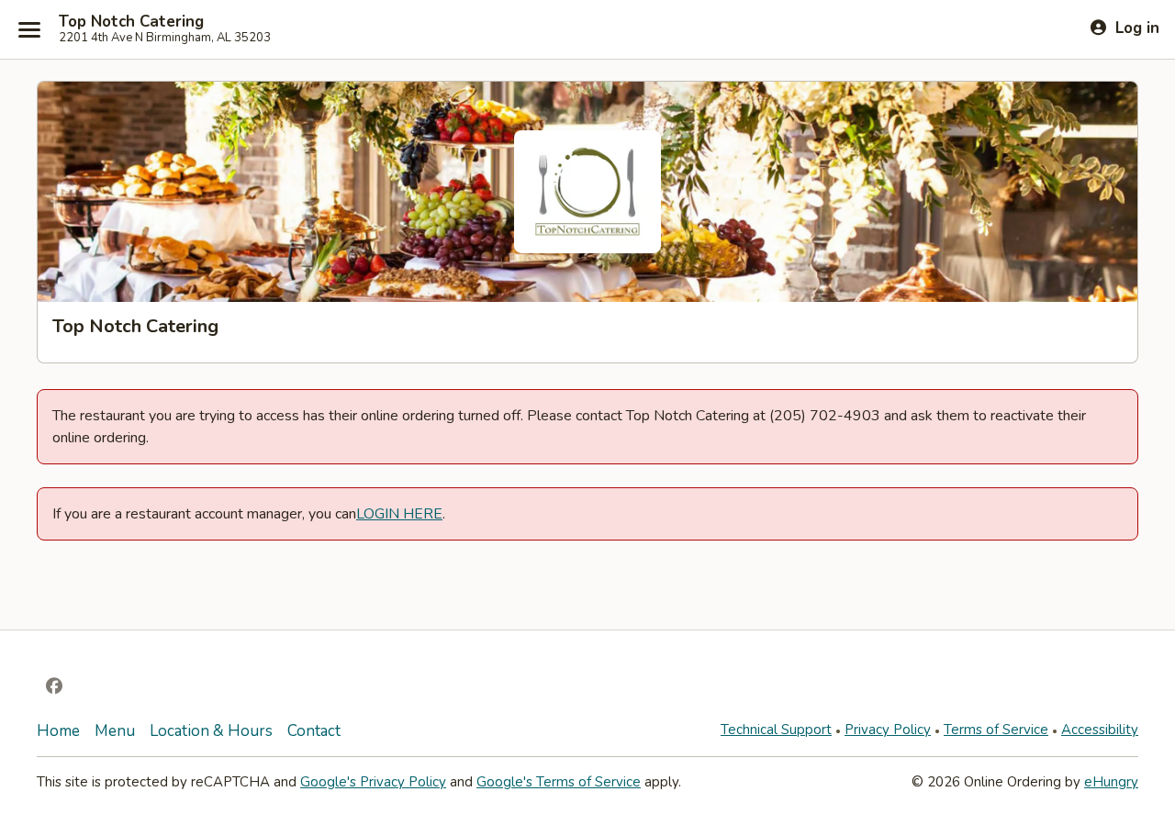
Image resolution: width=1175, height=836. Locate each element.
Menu (115, 730)
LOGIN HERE (399, 514)
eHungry (1111, 782)
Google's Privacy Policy (373, 782)
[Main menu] (29, 29)
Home (58, 730)
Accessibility (1099, 729)
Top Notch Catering (131, 22)
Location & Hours (211, 730)
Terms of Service (996, 729)
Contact (314, 730)
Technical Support (776, 729)
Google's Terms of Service (558, 782)
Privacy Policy (888, 729)
